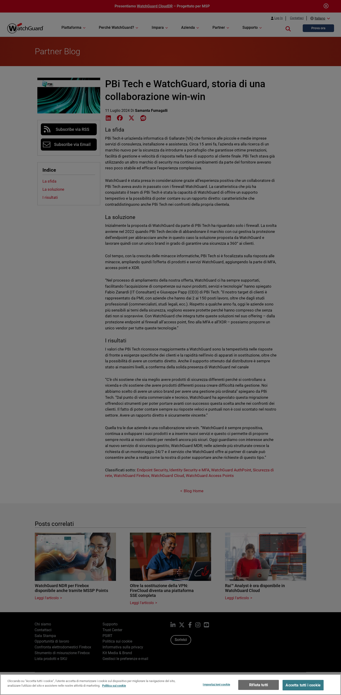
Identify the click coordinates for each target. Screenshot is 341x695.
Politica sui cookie (114, 685)
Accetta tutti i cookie (303, 685)
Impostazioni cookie (216, 684)
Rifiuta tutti (258, 685)
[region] (170, 684)
